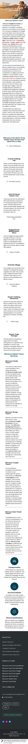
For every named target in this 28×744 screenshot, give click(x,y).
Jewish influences (10, 78)
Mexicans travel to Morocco (10, 655)
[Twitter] (10, 722)
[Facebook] (3, 722)
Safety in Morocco (7, 642)
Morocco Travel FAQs (9, 681)
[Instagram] (6, 722)
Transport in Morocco (9, 648)
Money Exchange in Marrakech (11, 645)
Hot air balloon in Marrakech (11, 651)
